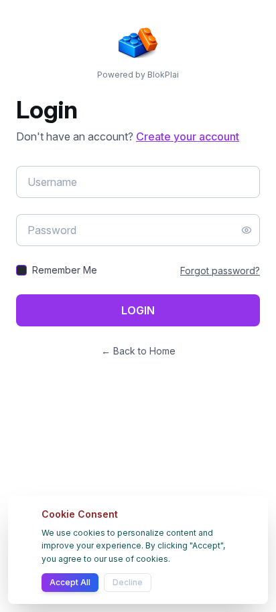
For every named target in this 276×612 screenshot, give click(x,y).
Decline (128, 582)
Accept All (70, 582)
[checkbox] (21, 270)
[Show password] (246, 230)
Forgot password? (220, 270)
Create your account (187, 136)
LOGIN (138, 310)
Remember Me (64, 270)
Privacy (194, 582)
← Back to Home (138, 350)
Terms (223, 582)
